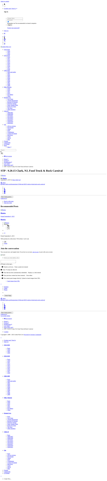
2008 (8, 84)
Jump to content (5, 1)
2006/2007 (10, 112)
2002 (8, 75)
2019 (8, 90)
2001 (8, 73)
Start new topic (8, 203)
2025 (8, 52)
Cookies (6, 332)
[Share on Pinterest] (4, 193)
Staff (8, 130)
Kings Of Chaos (11, 106)
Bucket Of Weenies (12, 102)
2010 (8, 57)
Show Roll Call (16, 180)
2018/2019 (10, 121)
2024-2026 (7, 49)
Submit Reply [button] (8, 295)
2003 (8, 76)
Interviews (10, 135)
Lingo (9, 136)
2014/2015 (10, 118)
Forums (6, 141)
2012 (8, 60)
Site (5, 124)
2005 (8, 79)
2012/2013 (10, 117)
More (5, 145)
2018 (8, 69)
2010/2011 (10, 115)
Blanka (5, 178)
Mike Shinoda (7, 87)
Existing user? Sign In (10, 8)
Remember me (11, 23)
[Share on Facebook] (4, 188)
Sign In (9, 25)
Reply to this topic (9, 201)
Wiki (8, 139)
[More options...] (4, 233)
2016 (8, 66)
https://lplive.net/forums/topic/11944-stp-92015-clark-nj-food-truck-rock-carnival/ (23, 184)
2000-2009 (7, 70)
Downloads (10, 127)
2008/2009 (10, 114)
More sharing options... (6, 197)
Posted (7, 216)
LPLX (9, 138)
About (9, 129)
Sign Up (6, 30)
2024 (8, 51)
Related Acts (7, 97)
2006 (8, 81)
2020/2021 (10, 123)
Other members (11, 109)
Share (4, 182)
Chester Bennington (12, 100)
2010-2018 (7, 55)
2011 (8, 58)
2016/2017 (10, 120)
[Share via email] (4, 191)
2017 (8, 67)
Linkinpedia (7, 142)
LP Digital (6, 144)
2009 (8, 85)
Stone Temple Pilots (12, 105)
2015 (8, 64)
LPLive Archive (11, 126)
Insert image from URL (13, 281)
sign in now (36, 252)
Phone (5, 289)
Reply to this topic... (7, 264)
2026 (8, 54)
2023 (8, 93)
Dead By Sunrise (11, 103)
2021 (8, 91)
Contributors (10, 132)
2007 (8, 82)
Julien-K (6, 111)
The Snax (9, 108)
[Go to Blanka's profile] (3, 175)
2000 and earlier (11, 72)
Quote (5, 243)
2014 (8, 63)
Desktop (6, 286)
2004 (8, 78)
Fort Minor (10, 94)
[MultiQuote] (5, 242)
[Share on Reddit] (4, 190)
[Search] (2, 153)
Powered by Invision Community (32, 334)
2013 (8, 61)
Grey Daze (10, 99)
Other (8, 96)
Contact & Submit (12, 133)
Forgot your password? (13, 28)
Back (8, 348)
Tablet (5, 288)
